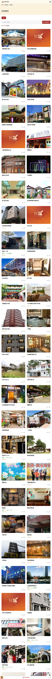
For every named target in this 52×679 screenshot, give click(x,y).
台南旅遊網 (5, 2)
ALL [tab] (4, 18)
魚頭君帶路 (26, 677)
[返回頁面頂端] (50, 677)
